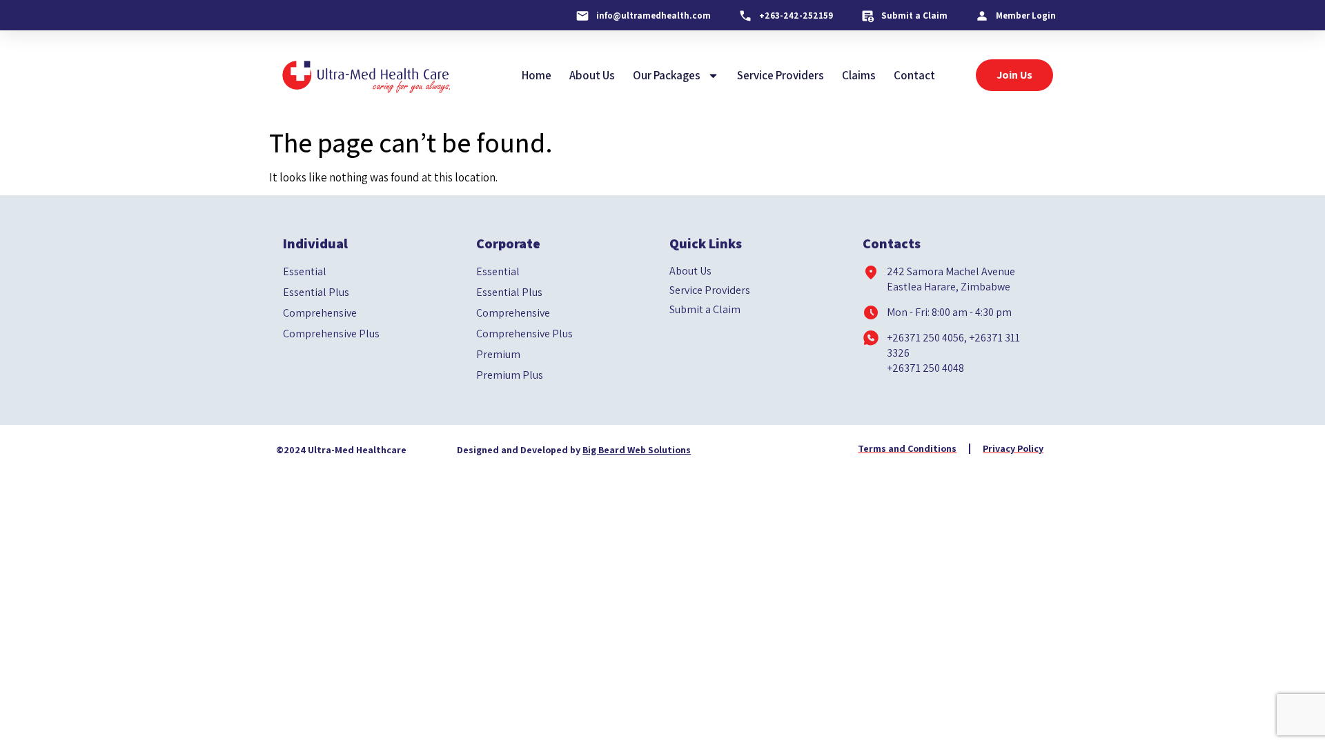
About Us (592, 75)
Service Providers (780, 75)
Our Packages (666, 75)
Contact (914, 75)
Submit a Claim (704, 310)
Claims (859, 75)
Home (536, 75)
